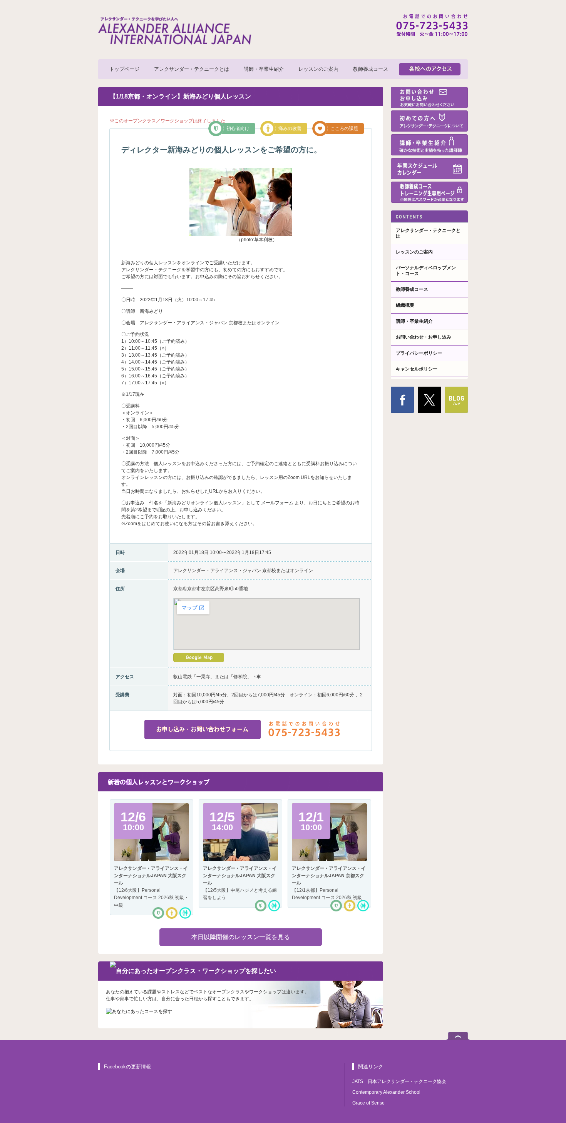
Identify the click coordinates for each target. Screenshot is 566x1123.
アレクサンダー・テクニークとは (191, 69)
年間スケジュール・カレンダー (429, 168)
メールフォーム (277, 503)
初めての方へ (429, 121)
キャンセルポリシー (416, 369)
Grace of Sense (368, 1103)
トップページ (124, 69)
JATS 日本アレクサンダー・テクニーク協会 (399, 1081)
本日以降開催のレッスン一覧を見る (240, 937)
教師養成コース (370, 69)
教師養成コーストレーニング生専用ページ (429, 192)
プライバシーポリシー (419, 353)
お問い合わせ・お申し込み (423, 337)
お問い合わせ (429, 97)
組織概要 (405, 305)
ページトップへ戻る (458, 1036)
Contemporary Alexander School (386, 1092)
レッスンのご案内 (318, 69)
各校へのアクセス (430, 69)
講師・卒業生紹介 (264, 69)
